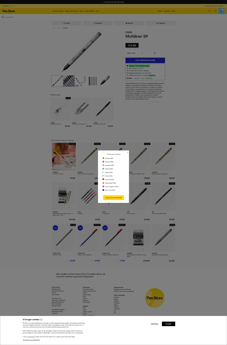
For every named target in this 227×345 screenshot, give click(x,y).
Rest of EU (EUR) (110, 190)
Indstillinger (154, 324)
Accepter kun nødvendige (31, 340)
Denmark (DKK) (109, 165)
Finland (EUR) (109, 169)
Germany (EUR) (109, 179)
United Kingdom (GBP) (111, 186)
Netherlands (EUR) (110, 183)
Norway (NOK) (109, 162)
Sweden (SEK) (109, 158)
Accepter (168, 324)
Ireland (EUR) (109, 172)
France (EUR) (109, 176)
